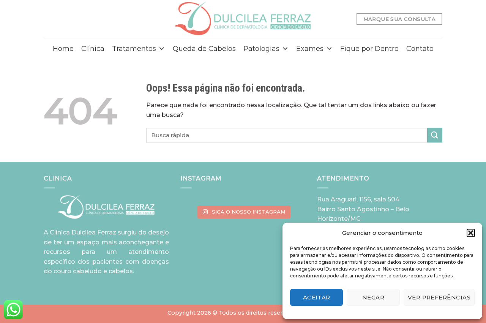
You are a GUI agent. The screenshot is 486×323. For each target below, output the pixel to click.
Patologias (261, 48)
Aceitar (316, 297)
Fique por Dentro (369, 48)
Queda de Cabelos (204, 48)
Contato (420, 48)
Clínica (92, 48)
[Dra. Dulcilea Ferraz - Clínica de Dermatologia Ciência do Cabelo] (243, 18)
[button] (471, 233)
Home (63, 48)
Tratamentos (134, 48)
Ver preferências (439, 297)
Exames (309, 48)
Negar (373, 297)
